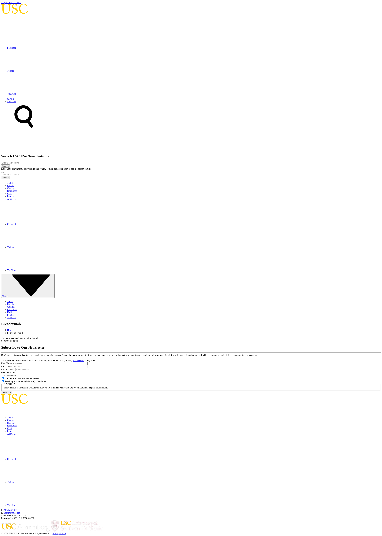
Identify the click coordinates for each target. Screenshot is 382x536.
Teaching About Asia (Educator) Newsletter (25, 381)
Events (10, 185)
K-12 (9, 193)
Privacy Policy (59, 533)
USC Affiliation (8, 372)
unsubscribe (78, 360)
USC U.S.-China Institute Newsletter (22, 378)
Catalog (10, 188)
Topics (10, 183)
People (10, 196)
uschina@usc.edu (12, 513)
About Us (11, 199)
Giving (10, 99)
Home (10, 330)
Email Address (8, 369)
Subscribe (11, 101)
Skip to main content (11, 2)
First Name (6, 363)
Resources (12, 191)
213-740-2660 (10, 510)
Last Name (6, 366)
